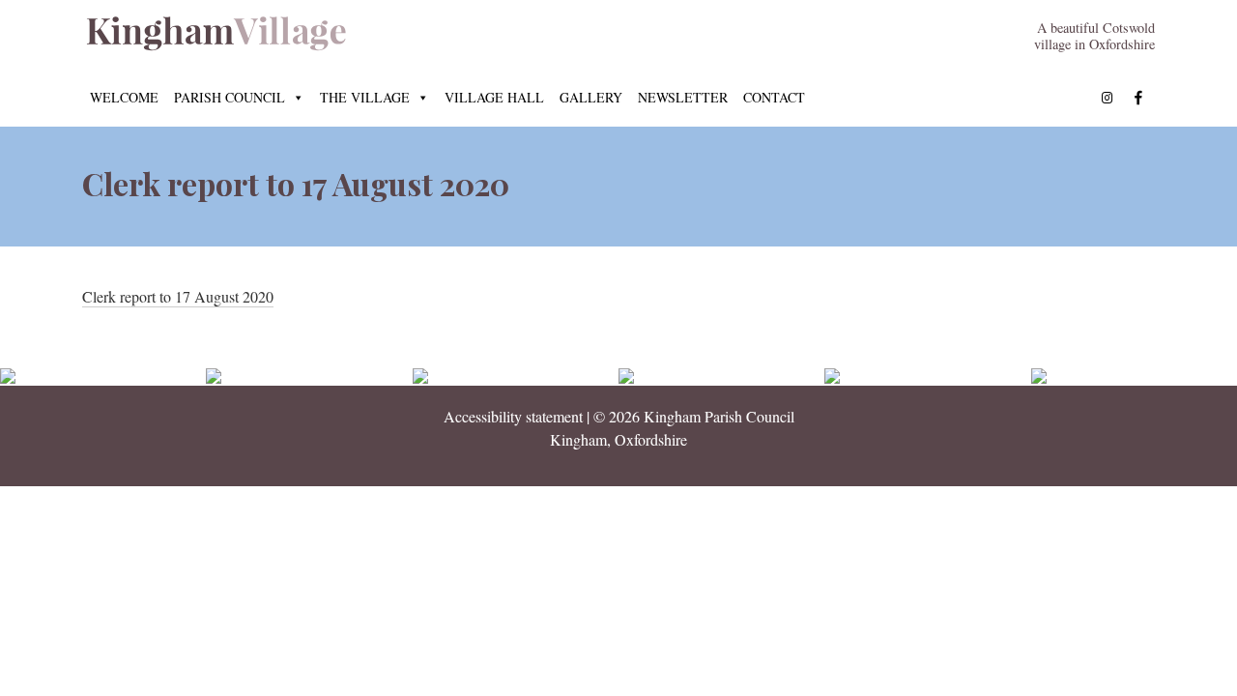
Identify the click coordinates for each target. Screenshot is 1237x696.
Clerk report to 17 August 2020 (177, 296)
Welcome (124, 97)
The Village (365, 97)
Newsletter (683, 97)
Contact (774, 97)
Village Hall (494, 97)
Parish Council (229, 97)
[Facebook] (1138, 97)
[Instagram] (1107, 97)
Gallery (591, 97)
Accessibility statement (513, 416)
